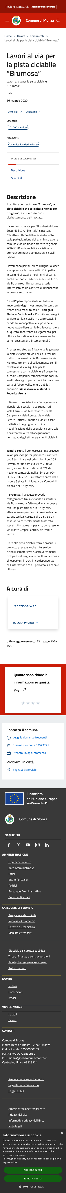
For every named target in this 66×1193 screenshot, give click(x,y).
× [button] (61, 1133)
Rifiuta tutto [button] (33, 1178)
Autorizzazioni (17, 968)
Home (8, 36)
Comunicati (37, 36)
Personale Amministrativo (24, 891)
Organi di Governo (19, 862)
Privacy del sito (17, 1114)
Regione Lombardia (17, 6)
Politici (12, 885)
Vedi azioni (32, 112)
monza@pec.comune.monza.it (27, 1058)
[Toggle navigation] (7, 20)
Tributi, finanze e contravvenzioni (29, 956)
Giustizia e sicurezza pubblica (26, 950)
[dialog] (33, 1161)
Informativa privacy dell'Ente (26, 1120)
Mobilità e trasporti (20, 933)
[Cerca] (58, 20)
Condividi (13, 112)
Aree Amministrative (21, 868)
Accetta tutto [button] (33, 1170)
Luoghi (12, 1014)
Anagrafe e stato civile (22, 915)
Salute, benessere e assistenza (27, 962)
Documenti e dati (19, 897)
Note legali (15, 1126)
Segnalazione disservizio (23, 1085)
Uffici (11, 874)
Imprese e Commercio (21, 921)
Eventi (12, 1020)
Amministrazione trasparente (26, 1108)
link (15, 1162)
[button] (32, 1186)
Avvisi (12, 998)
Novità (21, 36)
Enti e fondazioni (18, 879)
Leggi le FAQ (16, 1091)
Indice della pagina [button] (23, 158)
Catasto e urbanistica (21, 927)
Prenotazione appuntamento (26, 1079)
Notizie (12, 986)
